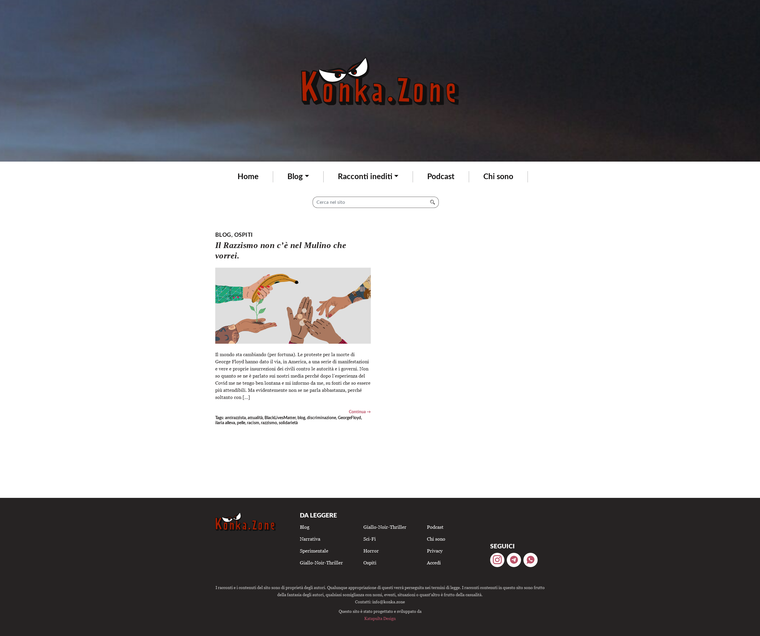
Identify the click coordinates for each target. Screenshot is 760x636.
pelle (241, 423)
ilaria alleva (225, 423)
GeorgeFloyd (349, 418)
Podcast (441, 177)
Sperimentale (314, 550)
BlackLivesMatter (280, 418)
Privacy (435, 550)
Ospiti (243, 235)
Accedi (434, 562)
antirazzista (235, 418)
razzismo (269, 423)
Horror (371, 550)
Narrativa (310, 539)
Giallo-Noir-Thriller (321, 562)
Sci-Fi (369, 539)
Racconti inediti (365, 177)
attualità (255, 418)
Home (248, 177)
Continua (357, 412)
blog (301, 418)
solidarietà (288, 423)
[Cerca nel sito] (433, 202)
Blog (295, 177)
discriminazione (321, 418)
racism (253, 423)
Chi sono (498, 177)
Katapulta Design (380, 618)
